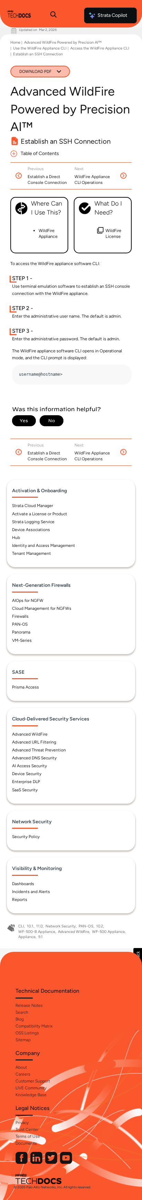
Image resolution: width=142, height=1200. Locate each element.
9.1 (40, 937)
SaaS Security (25, 790)
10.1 (30, 926)
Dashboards (23, 883)
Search (22, 1012)
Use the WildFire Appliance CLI (40, 48)
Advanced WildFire (30, 734)
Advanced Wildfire (73, 931)
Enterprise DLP (26, 781)
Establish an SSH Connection (38, 54)
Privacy (22, 1122)
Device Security (26, 773)
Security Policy (26, 836)
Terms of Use (28, 1136)
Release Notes (29, 1005)
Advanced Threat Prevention (39, 750)
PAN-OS (20, 624)
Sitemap (23, 1039)
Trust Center (27, 1129)
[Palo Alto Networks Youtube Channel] (66, 1162)
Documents (26, 1143)
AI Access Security (29, 765)
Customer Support (33, 1081)
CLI (21, 926)
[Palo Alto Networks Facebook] (22, 1162)
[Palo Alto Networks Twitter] (51, 1162)
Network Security (60, 926)
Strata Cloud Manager (32, 505)
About (21, 1067)
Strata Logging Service (33, 521)
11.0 (39, 926)
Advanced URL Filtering (34, 742)
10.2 (99, 926)
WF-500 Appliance (108, 931)
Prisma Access (25, 687)
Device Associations (31, 529)
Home (15, 42)
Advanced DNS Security (34, 758)
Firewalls (20, 616)
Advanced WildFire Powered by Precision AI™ (62, 42)
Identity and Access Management (43, 545)
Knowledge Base (31, 1094)
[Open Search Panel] (53, 15)
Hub (16, 537)
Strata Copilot (112, 15)
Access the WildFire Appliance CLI (99, 48)
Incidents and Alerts (31, 891)
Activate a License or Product (39, 513)
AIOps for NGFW (27, 600)
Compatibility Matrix (34, 1026)
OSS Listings (27, 1033)
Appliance (27, 937)
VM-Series (22, 640)
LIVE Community (31, 1088)
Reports (19, 899)
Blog (20, 1019)
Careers (23, 1074)
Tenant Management (31, 553)
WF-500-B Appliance (36, 931)
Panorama (21, 632)
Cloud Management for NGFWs (41, 608)
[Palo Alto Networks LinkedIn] (36, 1162)
